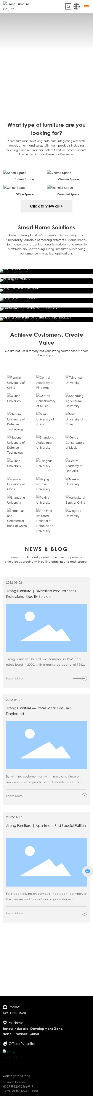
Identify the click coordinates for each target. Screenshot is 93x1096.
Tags (35, 1091)
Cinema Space (68, 179)
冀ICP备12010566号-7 (18, 1086)
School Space (24, 179)
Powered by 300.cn (16, 1091)
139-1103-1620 (14, 1013)
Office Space (25, 194)
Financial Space (68, 194)
